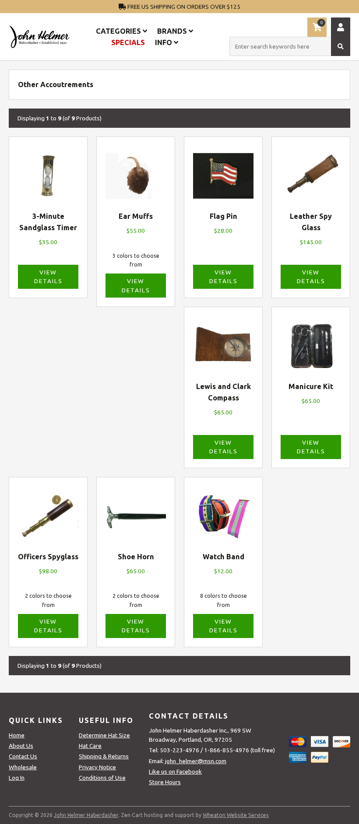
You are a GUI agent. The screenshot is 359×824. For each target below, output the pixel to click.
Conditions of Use (102, 777)
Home (17, 735)
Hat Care (90, 745)
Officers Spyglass (48, 557)
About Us (21, 745)
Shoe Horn (136, 557)
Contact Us (23, 756)
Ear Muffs (136, 216)
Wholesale (23, 767)
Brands (173, 31)
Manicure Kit (311, 386)
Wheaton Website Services (236, 815)
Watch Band (223, 557)
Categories (119, 31)
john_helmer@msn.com (195, 760)
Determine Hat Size (104, 735)
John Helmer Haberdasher (86, 815)
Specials (128, 42)
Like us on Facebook (175, 771)
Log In (17, 777)
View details (48, 276)
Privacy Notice (97, 767)
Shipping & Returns (104, 756)
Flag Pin (223, 216)
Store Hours (165, 781)
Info (164, 42)
